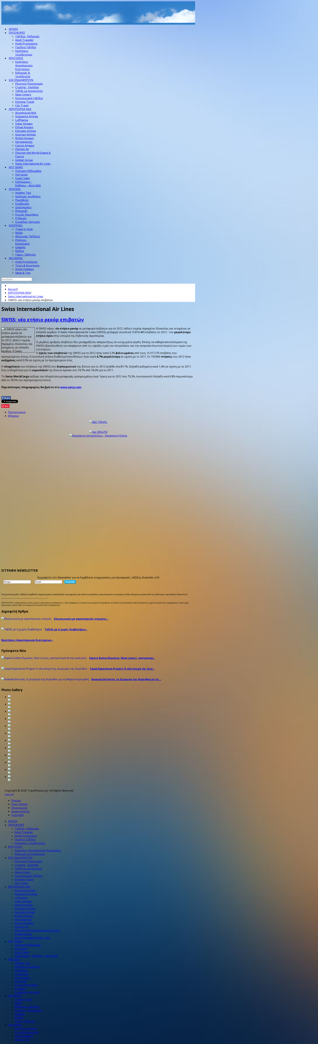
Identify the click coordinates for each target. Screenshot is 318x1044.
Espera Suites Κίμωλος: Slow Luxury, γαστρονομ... (122, 658)
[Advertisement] (61, 16)
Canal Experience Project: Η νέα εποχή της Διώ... (122, 669)
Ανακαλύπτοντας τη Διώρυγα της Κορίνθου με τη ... (126, 679)
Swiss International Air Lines (25, 296)
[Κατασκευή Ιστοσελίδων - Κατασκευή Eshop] (98, 435)
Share (6, 398)
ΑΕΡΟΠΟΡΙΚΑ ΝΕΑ (19, 293)
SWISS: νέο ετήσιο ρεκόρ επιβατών (42, 319)
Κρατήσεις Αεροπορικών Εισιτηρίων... (27, 640)
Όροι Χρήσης (19, 804)
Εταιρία (16, 800)
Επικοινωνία (19, 808)
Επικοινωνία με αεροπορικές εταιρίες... (81, 619)
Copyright (17, 815)
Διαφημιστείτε (20, 811)
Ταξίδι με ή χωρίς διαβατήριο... (66, 629)
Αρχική (12, 289)
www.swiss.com (70, 387)
